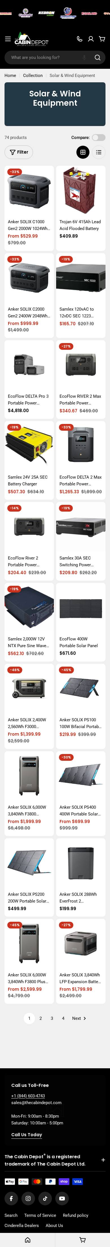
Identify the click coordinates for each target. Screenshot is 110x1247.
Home (10, 75)
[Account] (90, 39)
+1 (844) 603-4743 (28, 1095)
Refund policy (75, 1215)
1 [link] (29, 1018)
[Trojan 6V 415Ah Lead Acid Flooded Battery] (80, 190)
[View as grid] (83, 152)
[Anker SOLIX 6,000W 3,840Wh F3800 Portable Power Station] (29, 776)
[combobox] (55, 57)
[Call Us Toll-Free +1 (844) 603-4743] (79, 39)
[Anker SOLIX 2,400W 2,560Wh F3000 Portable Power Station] (29, 688)
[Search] (97, 57)
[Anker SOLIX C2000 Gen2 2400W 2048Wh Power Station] (29, 277)
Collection (33, 75)
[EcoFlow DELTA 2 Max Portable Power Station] (80, 445)
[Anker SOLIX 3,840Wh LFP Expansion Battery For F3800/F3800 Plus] (80, 943)
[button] (84, 57)
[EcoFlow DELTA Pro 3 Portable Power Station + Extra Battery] (29, 365)
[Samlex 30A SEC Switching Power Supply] (80, 526)
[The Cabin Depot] (24, 13)
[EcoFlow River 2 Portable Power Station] (29, 526)
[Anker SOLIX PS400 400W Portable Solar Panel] (80, 776)
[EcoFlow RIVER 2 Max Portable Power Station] (80, 365)
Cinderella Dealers (22, 1225)
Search (11, 1215)
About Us (54, 1225)
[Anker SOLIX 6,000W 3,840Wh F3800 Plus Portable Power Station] (29, 943)
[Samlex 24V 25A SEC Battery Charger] (29, 445)
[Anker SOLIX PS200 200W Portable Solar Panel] (29, 863)
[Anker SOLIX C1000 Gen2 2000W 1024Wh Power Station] (29, 190)
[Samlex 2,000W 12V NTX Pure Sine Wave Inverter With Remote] (29, 607)
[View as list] (98, 152)
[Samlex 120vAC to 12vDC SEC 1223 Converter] (80, 277)
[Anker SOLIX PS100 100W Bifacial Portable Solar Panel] (80, 688)
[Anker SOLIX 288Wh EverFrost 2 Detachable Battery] (80, 863)
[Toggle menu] (8, 39)
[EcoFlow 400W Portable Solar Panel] (80, 607)
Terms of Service (40, 1215)
